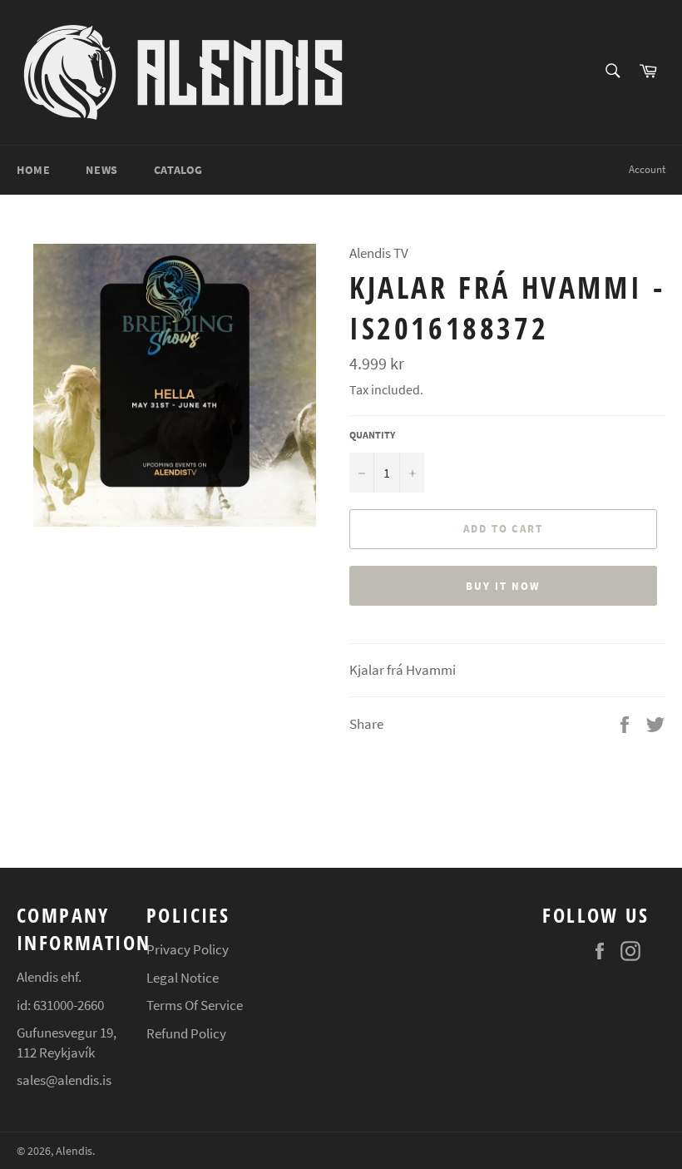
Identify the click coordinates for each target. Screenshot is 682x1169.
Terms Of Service (194, 1005)
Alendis (74, 1151)
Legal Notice (182, 977)
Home (33, 169)
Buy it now (503, 586)
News (101, 169)
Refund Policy (186, 1033)
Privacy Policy (187, 949)
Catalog (178, 169)
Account (647, 169)
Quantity (372, 434)
